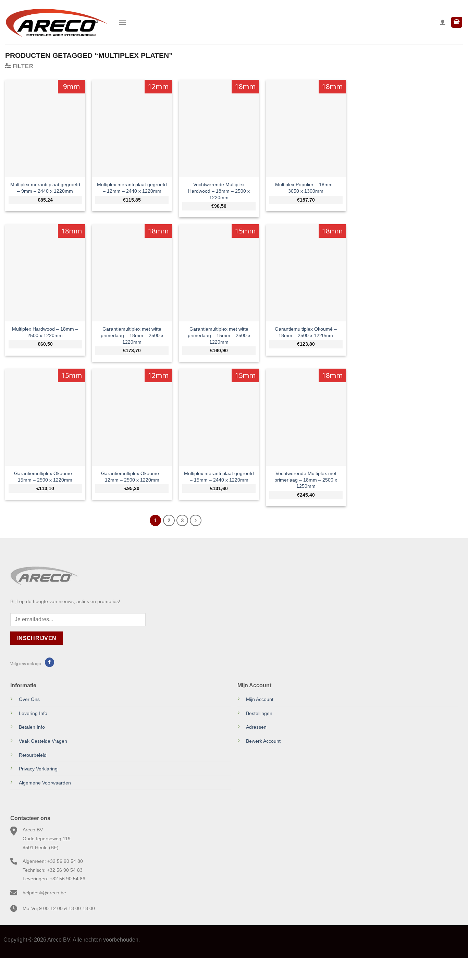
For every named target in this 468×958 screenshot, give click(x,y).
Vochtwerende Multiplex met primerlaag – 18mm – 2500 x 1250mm (305, 480)
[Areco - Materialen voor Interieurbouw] (56, 22)
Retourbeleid (33, 755)
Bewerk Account (263, 741)
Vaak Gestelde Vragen (43, 741)
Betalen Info (32, 727)
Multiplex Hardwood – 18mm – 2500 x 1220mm (45, 332)
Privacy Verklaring (38, 768)
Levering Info (33, 713)
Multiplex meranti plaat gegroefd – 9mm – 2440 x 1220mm (45, 188)
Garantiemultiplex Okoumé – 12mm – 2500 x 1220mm (132, 477)
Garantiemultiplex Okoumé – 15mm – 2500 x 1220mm (45, 477)
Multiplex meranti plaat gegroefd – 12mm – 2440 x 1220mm (132, 188)
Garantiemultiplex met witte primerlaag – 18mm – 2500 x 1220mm (132, 335)
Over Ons (29, 699)
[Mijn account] (442, 22)
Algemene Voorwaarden (45, 782)
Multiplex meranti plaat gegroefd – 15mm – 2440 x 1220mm (219, 477)
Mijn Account (259, 699)
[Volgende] (195, 520)
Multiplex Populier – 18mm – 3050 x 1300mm (306, 188)
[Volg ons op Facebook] (49, 662)
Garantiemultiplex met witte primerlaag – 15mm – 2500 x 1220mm (219, 335)
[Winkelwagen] (456, 22)
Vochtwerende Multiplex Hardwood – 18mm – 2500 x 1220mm (219, 191)
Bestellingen (259, 713)
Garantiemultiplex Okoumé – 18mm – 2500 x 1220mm (306, 332)
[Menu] (122, 22)
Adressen (256, 727)
